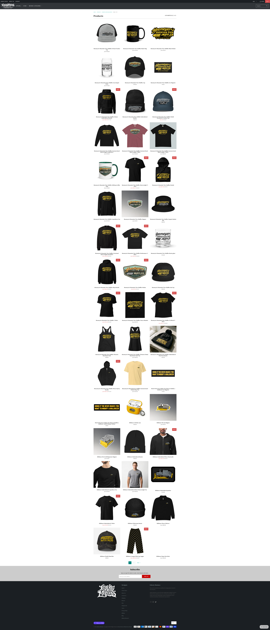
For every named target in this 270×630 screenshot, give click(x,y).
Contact (17, 1)
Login (262, 1)
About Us (11, 1)
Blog (122, 615)
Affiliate (123, 613)
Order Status (4, 1)
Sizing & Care (124, 605)
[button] (19, 6)
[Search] (267, 6)
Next (138, 562)
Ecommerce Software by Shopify (125, 626)
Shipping (123, 598)
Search (123, 588)
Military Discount (125, 618)
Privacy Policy (124, 610)
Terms (123, 608)
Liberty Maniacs (100, 626)
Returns (123, 600)
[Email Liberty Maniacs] (151, 602)
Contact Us (124, 595)
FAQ (122, 603)
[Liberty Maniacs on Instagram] (153, 602)
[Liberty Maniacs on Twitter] (156, 602)
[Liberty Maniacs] (7, 6)
